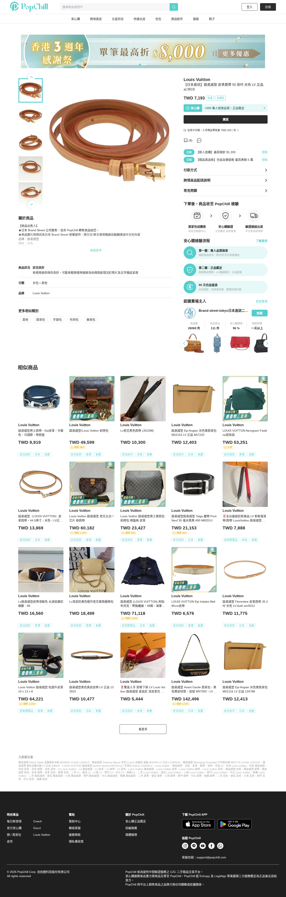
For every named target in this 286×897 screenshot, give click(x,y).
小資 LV (97, 772)
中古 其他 (28, 779)
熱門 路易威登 (91, 775)
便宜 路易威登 (55, 775)
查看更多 (96, 250)
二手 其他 (222, 775)
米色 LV (219, 765)
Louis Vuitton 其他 (212, 769)
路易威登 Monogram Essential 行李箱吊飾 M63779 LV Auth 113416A (221, 762)
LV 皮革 (99, 769)
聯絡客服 (75, 828)
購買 (226, 119)
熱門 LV (108, 772)
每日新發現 (14, 821)
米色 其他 (50, 769)
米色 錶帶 (37, 769)
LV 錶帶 (110, 769)
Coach (37, 821)
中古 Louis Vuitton (240, 772)
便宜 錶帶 (156, 775)
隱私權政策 (76, 841)
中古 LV (120, 772)
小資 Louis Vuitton (194, 772)
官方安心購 (14, 828)
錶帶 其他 (63, 772)
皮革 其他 (50, 772)
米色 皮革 (23, 769)
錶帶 (202, 765)
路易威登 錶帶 (251, 769)
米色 (187, 765)
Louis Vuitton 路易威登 (141, 769)
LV (150, 765)
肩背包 (40, 319)
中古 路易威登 (109, 775)
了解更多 (262, 241)
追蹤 (260, 313)
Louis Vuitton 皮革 (166, 769)
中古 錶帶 (196, 775)
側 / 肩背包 (14, 834)
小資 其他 (249, 775)
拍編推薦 (131, 828)
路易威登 (177, 765)
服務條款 (75, 834)
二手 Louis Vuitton (148, 772)
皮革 (194, 765)
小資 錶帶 (170, 775)
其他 (44, 283)
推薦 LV (131, 772)
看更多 (143, 729)
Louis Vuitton (41, 293)
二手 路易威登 (37, 775)
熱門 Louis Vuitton (217, 772)
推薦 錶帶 (209, 775)
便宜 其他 (236, 775)
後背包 (90, 319)
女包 (36, 283)
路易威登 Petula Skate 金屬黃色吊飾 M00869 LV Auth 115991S (53, 762)
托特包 (74, 319)
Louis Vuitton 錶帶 (189, 769)
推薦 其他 (42, 779)
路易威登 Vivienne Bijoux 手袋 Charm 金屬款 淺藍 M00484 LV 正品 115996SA (136, 762)
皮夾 (10, 841)
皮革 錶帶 (37, 772)
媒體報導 (131, 834)
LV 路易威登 (86, 769)
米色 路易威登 (257, 765)
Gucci (37, 828)
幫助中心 (75, 821)
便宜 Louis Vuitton (171, 772)
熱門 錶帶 (183, 775)
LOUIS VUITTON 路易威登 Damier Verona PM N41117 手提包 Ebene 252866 (105, 765)
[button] (194, 326)
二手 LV (75, 772)
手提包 (57, 319)
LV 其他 (121, 769)
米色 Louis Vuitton (236, 765)
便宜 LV (86, 772)
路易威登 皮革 (233, 769)
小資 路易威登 (73, 775)
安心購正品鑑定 (135, 821)
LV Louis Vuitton (67, 769)
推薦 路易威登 (128, 775)
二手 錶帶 (143, 775)
